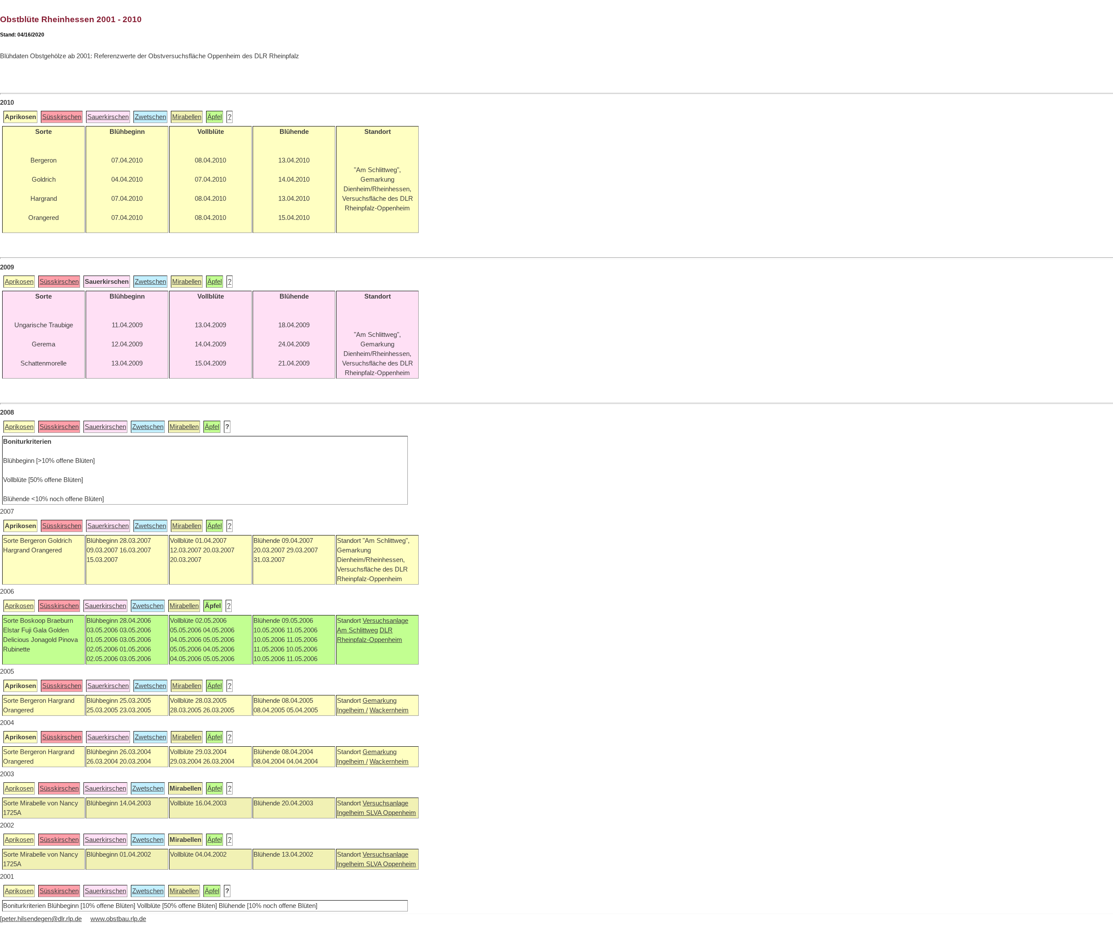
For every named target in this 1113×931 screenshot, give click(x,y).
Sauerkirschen (108, 116)
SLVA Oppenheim (391, 812)
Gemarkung (380, 700)
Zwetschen (150, 116)
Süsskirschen (61, 116)
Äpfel (214, 116)
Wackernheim (389, 710)
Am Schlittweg (357, 630)
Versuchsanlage (385, 620)
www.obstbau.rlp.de (118, 918)
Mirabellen (186, 116)
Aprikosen (19, 281)
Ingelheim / (352, 710)
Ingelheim (351, 812)
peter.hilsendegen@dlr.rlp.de (42, 918)
